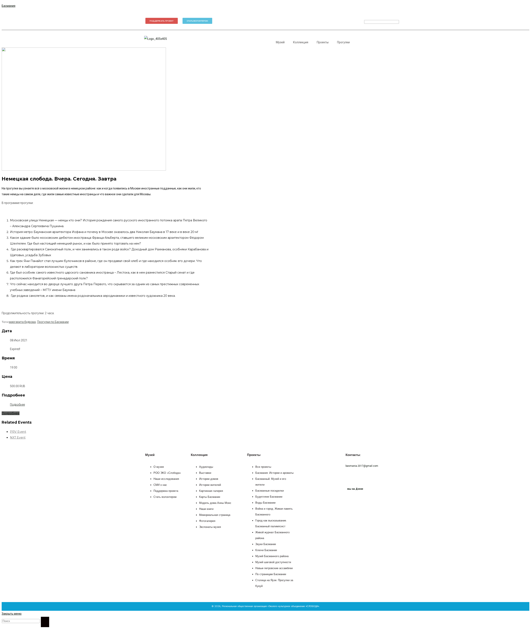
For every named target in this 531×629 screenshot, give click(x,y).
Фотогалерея (207, 521)
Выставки (205, 473)
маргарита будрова (22, 322)
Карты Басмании (209, 497)
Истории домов (208, 479)
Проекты (323, 42)
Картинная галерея (211, 491)
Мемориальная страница (214, 515)
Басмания (8, 5)
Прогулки (343, 42)
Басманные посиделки (269, 491)
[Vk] (346, 21)
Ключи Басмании (266, 550)
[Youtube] (358, 21)
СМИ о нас (160, 485)
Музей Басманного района (272, 556)
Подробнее (17, 404)
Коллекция (300, 42)
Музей (280, 42)
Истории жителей (210, 485)
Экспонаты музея (210, 527)
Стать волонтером (165, 497)
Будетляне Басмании (268, 497)
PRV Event (18, 432)
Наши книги (206, 509)
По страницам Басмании (270, 574)
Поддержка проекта (165, 491)
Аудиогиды (206, 467)
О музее (158, 467)
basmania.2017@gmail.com (362, 465)
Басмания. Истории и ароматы (274, 473)
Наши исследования (166, 479)
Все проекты (263, 467)
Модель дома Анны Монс (215, 503)
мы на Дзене (355, 488)
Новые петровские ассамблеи (274, 568)
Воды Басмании (265, 503)
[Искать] (45, 622)
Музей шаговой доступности (273, 562)
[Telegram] (334, 21)
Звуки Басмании (265, 544)
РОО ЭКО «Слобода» (167, 473)
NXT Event (18, 437)
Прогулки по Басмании (53, 322)
